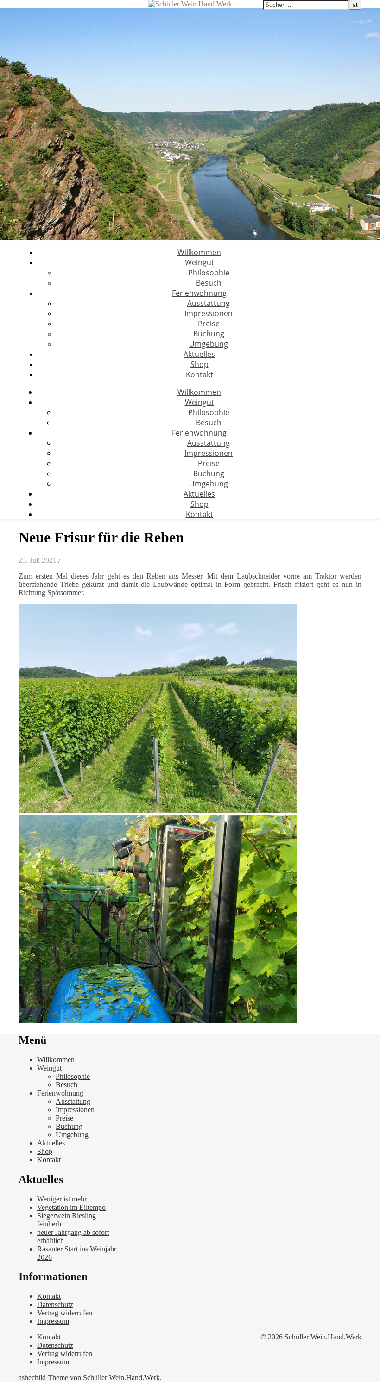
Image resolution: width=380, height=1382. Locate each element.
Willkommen (199, 252)
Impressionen (208, 313)
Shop (199, 364)
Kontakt (199, 374)
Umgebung (208, 344)
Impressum (53, 1321)
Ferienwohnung (199, 293)
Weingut (199, 262)
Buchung (208, 334)
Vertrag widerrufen (64, 1313)
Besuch (209, 283)
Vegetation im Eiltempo (71, 1207)
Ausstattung (208, 303)
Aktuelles (199, 354)
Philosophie (208, 273)
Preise (209, 323)
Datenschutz (55, 1304)
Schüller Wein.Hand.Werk (121, 1378)
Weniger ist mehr (62, 1199)
